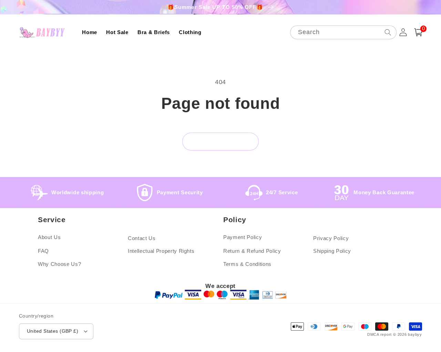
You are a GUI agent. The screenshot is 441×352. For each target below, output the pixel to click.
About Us (49, 237)
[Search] (387, 32)
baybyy (415, 334)
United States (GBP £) (52, 331)
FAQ (43, 251)
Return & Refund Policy (252, 251)
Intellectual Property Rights (161, 251)
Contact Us (142, 238)
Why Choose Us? (59, 264)
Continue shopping (221, 141)
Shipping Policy (332, 251)
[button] (418, 32)
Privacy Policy (331, 238)
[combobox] (343, 32)
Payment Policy (242, 237)
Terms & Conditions (247, 264)
